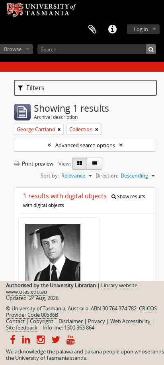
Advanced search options (85, 145)
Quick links (112, 29)
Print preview (37, 163)
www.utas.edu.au (26, 291)
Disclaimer (71, 321)
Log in (141, 29)
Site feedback (21, 327)
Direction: (107, 175)
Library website (119, 285)
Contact (15, 321)
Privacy (96, 321)
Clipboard (92, 29)
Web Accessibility (130, 321)
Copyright (41, 321)
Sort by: (50, 175)
